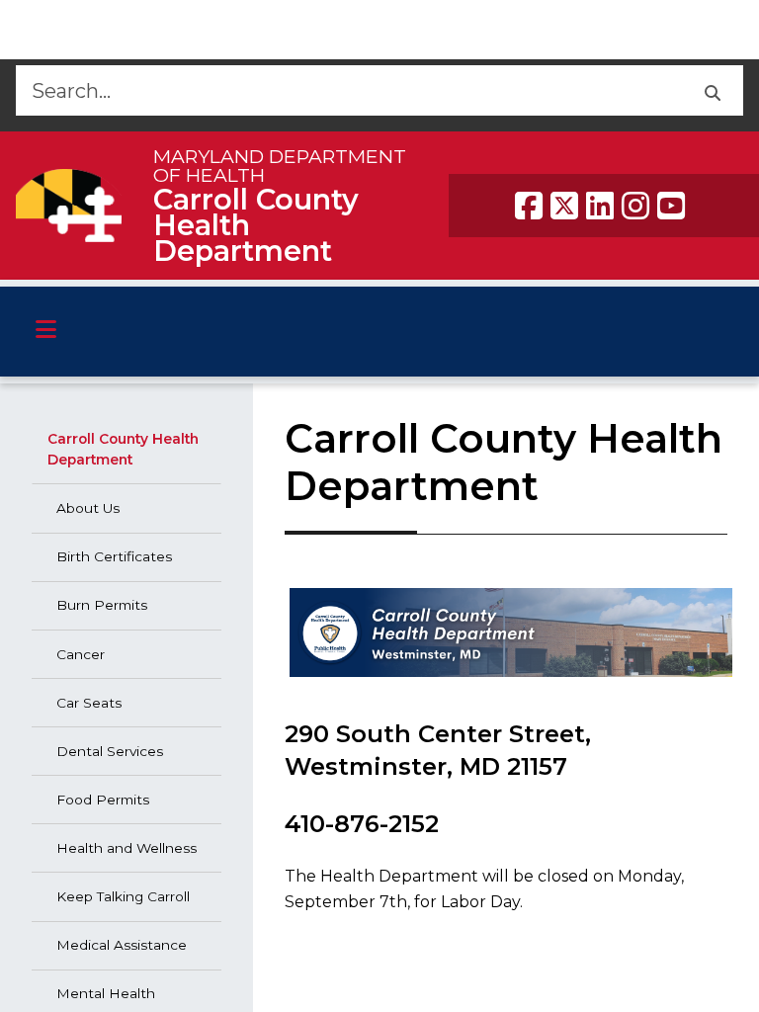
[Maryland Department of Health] (69, 205)
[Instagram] (635, 205)
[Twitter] (564, 205)
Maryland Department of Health (279, 165)
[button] (712, 90)
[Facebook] (529, 205)
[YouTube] (671, 205)
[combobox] (348, 90)
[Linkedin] (600, 205)
